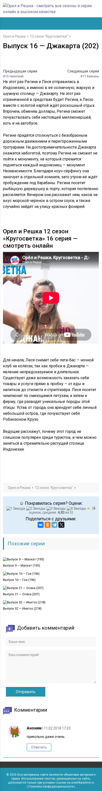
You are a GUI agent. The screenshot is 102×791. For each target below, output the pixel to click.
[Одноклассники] (48, 525)
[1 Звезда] (16, 508)
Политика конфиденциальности (51, 786)
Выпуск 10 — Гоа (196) (19, 580)
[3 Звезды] (57, 508)
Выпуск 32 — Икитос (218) (22, 608)
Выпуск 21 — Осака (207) (21, 594)
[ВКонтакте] (41, 525)
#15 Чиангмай (13, 76)
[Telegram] (54, 525)
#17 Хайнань (89, 76)
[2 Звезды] (36, 508)
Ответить (39, 747)
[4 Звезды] (77, 508)
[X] (61, 525)
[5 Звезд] (89, 508)
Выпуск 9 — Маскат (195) (21, 565)
